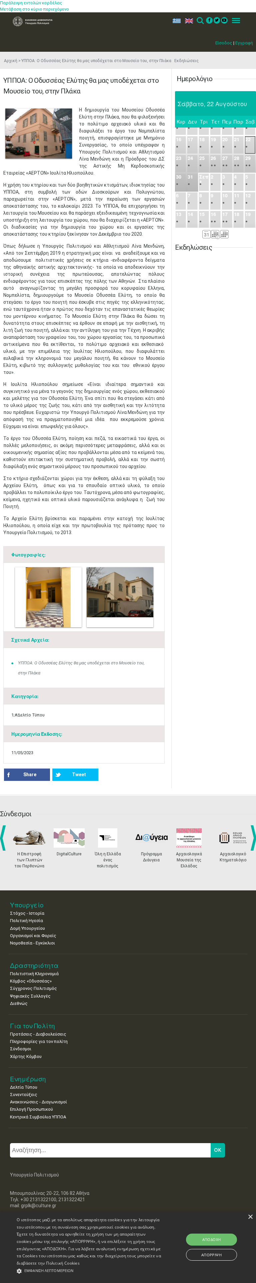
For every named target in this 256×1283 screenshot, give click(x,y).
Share (29, 774)
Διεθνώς (19, 1003)
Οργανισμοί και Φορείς (33, 935)
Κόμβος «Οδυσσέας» (31, 981)
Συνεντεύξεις (23, 1094)
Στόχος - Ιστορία (27, 913)
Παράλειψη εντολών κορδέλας (31, 2)
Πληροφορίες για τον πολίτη (39, 1041)
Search (200, 20)
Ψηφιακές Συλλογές (30, 996)
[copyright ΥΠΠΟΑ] (38, 134)
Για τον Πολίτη (32, 1026)
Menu (234, 20)
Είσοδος (223, 42)
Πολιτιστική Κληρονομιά (34, 973)
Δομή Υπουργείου (27, 928)
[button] (89, 1271)
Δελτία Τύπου (23, 1087)
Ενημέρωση (28, 1079)
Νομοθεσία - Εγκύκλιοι (32, 942)
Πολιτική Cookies (63, 1263)
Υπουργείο (27, 905)
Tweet (79, 774)
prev (4, 838)
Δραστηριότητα (34, 965)
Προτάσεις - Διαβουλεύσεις (38, 1034)
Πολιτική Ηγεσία (26, 920)
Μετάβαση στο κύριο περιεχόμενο (34, 9)
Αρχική (10, 60)
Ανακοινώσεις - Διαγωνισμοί (38, 1101)
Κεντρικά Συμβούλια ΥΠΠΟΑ (38, 1116)
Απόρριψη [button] (211, 1254)
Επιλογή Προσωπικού (31, 1109)
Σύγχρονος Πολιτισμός (33, 988)
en (187, 20)
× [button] (250, 1217)
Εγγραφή (244, 42)
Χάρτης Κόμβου (26, 1056)
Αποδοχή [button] (211, 1239)
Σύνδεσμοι (20, 1048)
